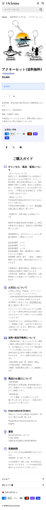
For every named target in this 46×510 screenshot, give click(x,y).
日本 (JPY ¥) (10, 492)
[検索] (40, 9)
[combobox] (23, 9)
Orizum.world (8, 73)
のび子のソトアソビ (18, 17)
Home (4, 17)
